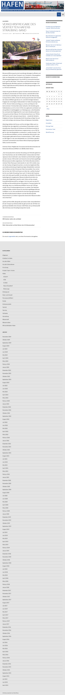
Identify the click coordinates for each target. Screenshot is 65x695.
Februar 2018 (6, 584)
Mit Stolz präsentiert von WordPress (11, 693)
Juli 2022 (5, 422)
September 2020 (7, 489)
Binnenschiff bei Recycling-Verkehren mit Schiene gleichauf (54, 50)
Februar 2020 (6, 511)
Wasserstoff (6, 319)
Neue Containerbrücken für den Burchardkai (53, 31)
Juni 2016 (5, 645)
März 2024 (5, 361)
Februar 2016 (6, 657)
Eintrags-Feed (49, 126)
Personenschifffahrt (8, 298)
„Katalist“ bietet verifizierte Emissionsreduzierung (53, 41)
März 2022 (5, 434)
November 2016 (7, 630)
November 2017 (7, 593)
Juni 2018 (5, 572)
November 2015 (7, 667)
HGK (4, 279)
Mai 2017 (5, 612)
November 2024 (7, 336)
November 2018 (7, 556)
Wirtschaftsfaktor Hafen (9, 325)
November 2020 (7, 483)
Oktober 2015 (6, 670)
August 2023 (6, 382)
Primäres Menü (63, 14)
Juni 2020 (5, 498)
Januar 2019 (6, 550)
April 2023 (5, 394)
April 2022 (5, 431)
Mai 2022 (5, 428)
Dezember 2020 (7, 480)
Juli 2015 (5, 679)
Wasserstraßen (6, 322)
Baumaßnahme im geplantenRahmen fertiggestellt (53, 36)
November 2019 (7, 520)
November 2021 (7, 446)
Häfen (4, 273)
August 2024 (6, 346)
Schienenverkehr (7, 304)
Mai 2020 (5, 501)
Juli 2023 (5, 385)
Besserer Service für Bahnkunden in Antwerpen (54, 45)
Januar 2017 (6, 624)
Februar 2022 (6, 437)
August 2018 (6, 566)
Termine (5, 310)
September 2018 (7, 563)
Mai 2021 (5, 465)
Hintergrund (6, 292)
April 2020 (5, 505)
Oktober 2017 (6, 596)
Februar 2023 (6, 401)
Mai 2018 (5, 575)
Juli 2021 (5, 459)
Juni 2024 (5, 352)
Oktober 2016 (6, 633)
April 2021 (5, 468)
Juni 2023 (5, 388)
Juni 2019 (5, 535)
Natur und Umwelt (7, 295)
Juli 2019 (5, 532)
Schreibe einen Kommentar (31, 33)
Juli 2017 (5, 605)
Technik (5, 307)
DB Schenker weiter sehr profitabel (12, 218)
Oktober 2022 (6, 413)
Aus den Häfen (6, 261)
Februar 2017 (6, 621)
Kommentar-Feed (50, 129)
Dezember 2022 (7, 407)
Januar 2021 (6, 477)
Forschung (5, 267)
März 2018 (5, 581)
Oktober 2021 (6, 449)
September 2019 (7, 526)
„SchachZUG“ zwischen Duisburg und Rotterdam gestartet (53, 68)
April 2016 (5, 651)
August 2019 (6, 529)
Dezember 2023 (7, 370)
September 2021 (7, 453)
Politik (4, 301)
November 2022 (7, 410)
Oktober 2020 (6, 486)
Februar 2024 (6, 364)
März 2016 (5, 654)
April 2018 (5, 578)
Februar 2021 (6, 474)
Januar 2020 (6, 514)
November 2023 (7, 373)
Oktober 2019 (6, 523)
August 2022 (6, 419)
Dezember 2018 (7, 553)
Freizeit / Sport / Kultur (9, 270)
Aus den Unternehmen (8, 264)
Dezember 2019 (7, 517)
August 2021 (6, 456)
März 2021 (5, 471)
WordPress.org (50, 132)
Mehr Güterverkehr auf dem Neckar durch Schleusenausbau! (19, 224)
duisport (5, 276)
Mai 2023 (5, 391)
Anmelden (48, 123)
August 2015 (6, 676)
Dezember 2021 (7, 443)
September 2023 (7, 379)
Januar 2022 (6, 440)
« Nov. (47, 108)
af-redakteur (18, 33)
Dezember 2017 (7, 590)
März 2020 (5, 508)
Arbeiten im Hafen (7, 258)
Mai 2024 (5, 355)
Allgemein (5, 21)
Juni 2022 (5, 425)
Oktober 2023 (6, 376)
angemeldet (11, 236)
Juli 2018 (5, 569)
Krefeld (5, 282)
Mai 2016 (5, 648)
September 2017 (7, 599)
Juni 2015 (5, 682)
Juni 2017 (5, 608)
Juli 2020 (5, 495)
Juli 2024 (5, 349)
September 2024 (7, 342)
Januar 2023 (6, 404)
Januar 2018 (6, 587)
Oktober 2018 (6, 560)
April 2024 (5, 358)
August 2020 (6, 492)
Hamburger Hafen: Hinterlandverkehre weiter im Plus (54, 64)
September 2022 (7, 416)
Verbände (5, 313)
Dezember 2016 (7, 627)
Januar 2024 (6, 367)
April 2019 (5, 541)
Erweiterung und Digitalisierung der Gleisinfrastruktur (53, 27)
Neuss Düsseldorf (8, 285)
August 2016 (6, 639)
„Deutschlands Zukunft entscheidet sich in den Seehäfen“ (53, 54)
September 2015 (7, 673)
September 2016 (7, 636)
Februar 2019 (6, 547)
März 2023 (5, 398)
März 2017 (5, 618)
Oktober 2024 (6, 339)
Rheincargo (6, 289)
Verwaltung (6, 316)
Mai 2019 (5, 538)
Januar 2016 (6, 660)
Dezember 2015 (7, 664)
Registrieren (49, 120)
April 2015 (5, 685)
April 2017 (5, 615)
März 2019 (5, 544)
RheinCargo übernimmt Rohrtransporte (52, 59)
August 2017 (6, 602)
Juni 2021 (5, 462)
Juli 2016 (5, 642)
